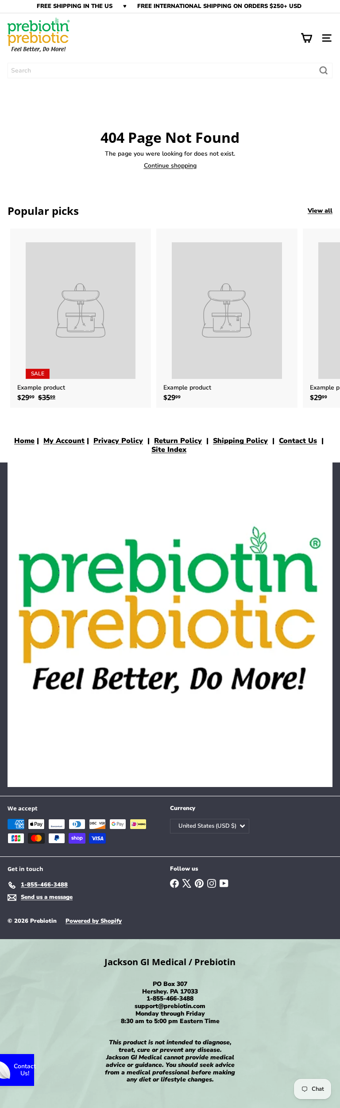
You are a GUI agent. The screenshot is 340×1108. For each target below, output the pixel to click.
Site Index (168, 450)
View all (320, 211)
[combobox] (170, 70)
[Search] (323, 70)
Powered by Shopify (94, 921)
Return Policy (178, 441)
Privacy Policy (118, 441)
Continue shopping (170, 165)
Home (24, 441)
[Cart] (306, 38)
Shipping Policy (240, 441)
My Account (64, 441)
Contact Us (298, 441)
